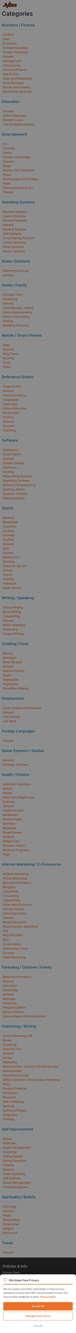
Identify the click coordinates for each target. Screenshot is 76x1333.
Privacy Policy (48, 1296)
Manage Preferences (38, 1316)
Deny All (38, 1325)
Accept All (38, 1306)
